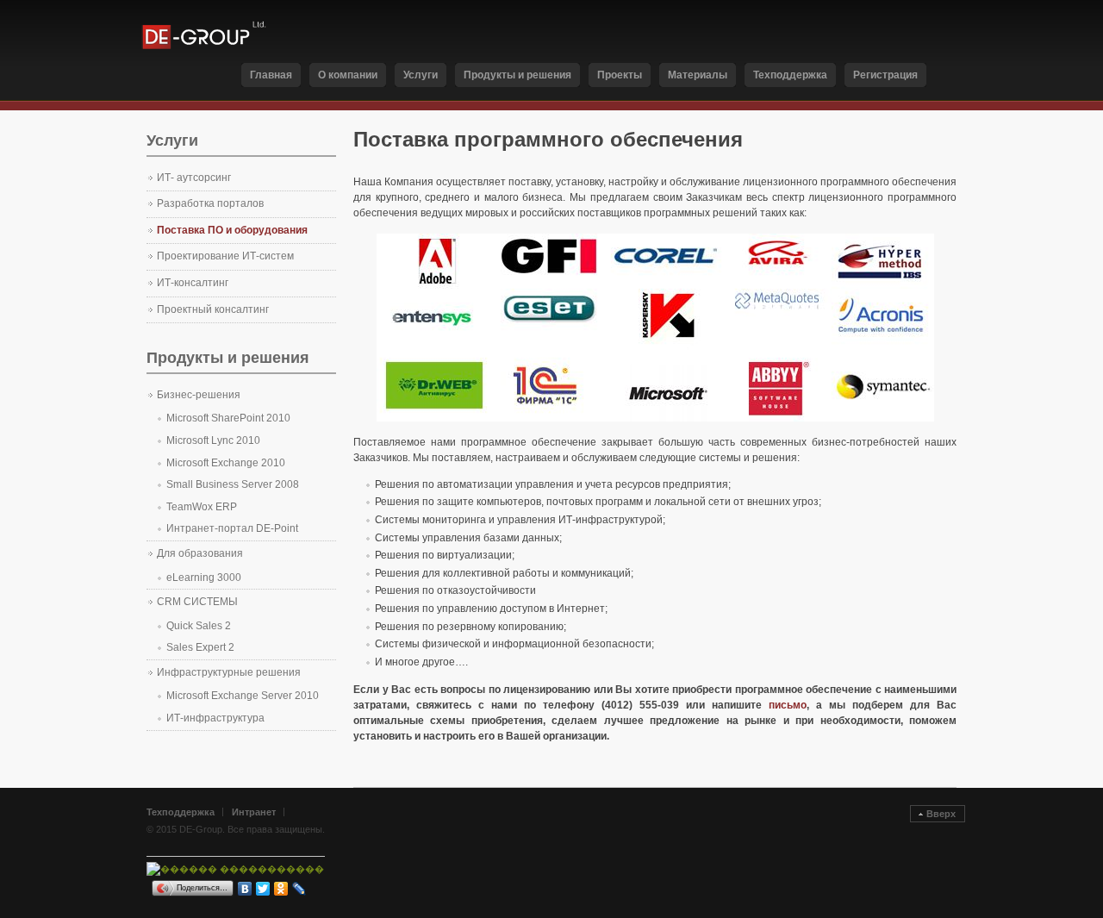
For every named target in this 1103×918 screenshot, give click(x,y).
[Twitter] (263, 888)
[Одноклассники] (281, 888)
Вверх (941, 814)
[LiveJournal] (299, 888)
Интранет (254, 812)
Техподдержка (180, 812)
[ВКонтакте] (245, 888)
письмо (788, 705)
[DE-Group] (219, 33)
